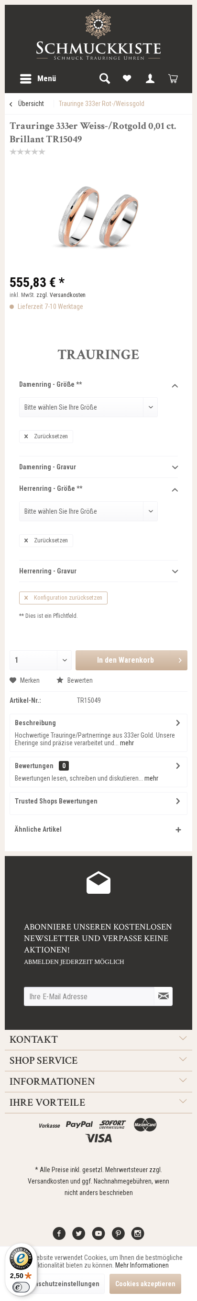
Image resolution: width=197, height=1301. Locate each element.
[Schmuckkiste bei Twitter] (79, 1237)
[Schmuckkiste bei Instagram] (138, 1237)
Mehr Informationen (142, 1265)
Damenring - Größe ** (50, 384)
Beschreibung (35, 723)
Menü (46, 78)
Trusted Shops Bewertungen (56, 801)
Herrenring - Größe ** (50, 488)
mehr (126, 743)
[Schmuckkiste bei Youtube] (98, 1237)
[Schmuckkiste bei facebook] (59, 1237)
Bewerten (79, 680)
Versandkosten (48, 1181)
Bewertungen (34, 766)
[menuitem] (37, 78)
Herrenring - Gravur (48, 571)
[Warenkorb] (173, 78)
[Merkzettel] (127, 78)
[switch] (21, 1287)
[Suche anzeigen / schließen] (104, 78)
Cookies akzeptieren (145, 1284)
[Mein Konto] (150, 78)
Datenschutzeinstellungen (60, 1284)
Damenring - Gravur (47, 467)
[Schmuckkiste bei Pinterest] (118, 1237)
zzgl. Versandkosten (61, 295)
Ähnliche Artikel (38, 829)
